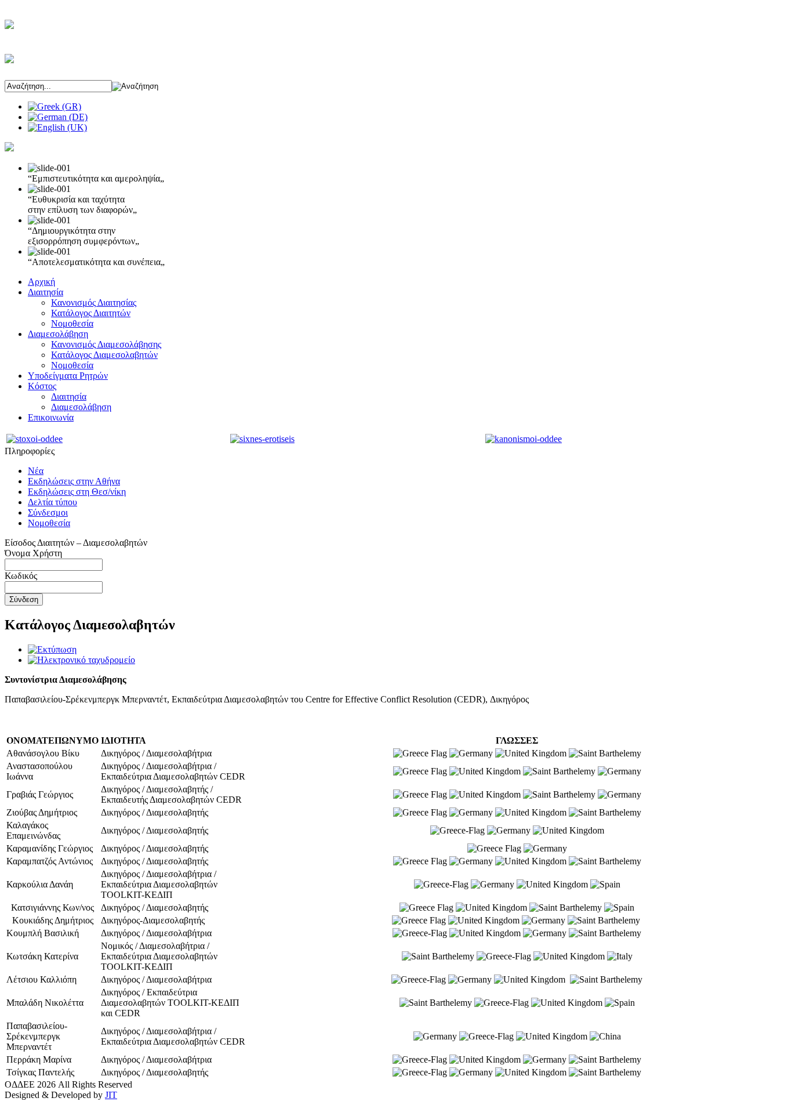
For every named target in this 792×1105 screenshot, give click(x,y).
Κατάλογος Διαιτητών (90, 313)
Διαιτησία (45, 292)
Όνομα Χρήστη (33, 553)
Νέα (35, 471)
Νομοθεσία (72, 323)
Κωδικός (21, 576)
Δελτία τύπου (52, 502)
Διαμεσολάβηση (58, 334)
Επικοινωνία (51, 417)
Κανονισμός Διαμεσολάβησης (106, 344)
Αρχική (41, 282)
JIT (111, 1095)
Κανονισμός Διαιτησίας (93, 302)
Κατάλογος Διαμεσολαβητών (104, 355)
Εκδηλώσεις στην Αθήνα (74, 481)
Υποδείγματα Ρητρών (68, 376)
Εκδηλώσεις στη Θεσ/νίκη (77, 492)
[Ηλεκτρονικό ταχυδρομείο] (81, 660)
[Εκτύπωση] (52, 649)
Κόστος (42, 386)
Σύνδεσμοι (48, 512)
